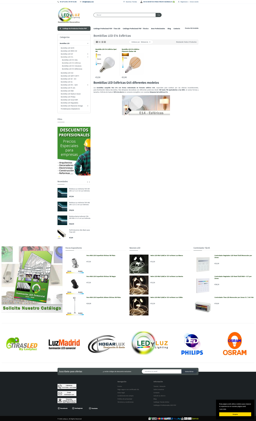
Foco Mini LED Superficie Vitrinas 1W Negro (101, 276)
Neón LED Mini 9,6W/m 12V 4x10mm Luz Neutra (166, 276)
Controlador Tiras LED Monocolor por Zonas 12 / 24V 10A (234, 297)
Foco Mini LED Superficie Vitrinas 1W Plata (100, 255)
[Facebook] (64, 408)
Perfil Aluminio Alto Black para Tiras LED (79, 231)
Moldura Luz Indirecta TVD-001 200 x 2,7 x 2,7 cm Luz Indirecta (79, 190)
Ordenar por (136, 42)
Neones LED (135, 248)
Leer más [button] (223, 409)
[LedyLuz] (69, 15)
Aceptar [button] (235, 414)
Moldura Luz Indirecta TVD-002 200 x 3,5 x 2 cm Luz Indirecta (79, 204)
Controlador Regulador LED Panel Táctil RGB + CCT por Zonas (233, 277)
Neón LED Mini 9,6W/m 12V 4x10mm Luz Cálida (166, 297)
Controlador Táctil (202, 248)
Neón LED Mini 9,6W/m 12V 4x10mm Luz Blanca (166, 255)
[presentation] (87, 181)
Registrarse (184, 2)
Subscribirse (189, 371)
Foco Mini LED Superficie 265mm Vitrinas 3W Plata (103, 297)
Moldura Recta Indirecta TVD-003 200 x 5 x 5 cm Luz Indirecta (79, 217)
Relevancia (144, 42)
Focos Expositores (74, 248)
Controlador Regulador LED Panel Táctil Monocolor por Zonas (233, 256)
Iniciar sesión (194, 2)
